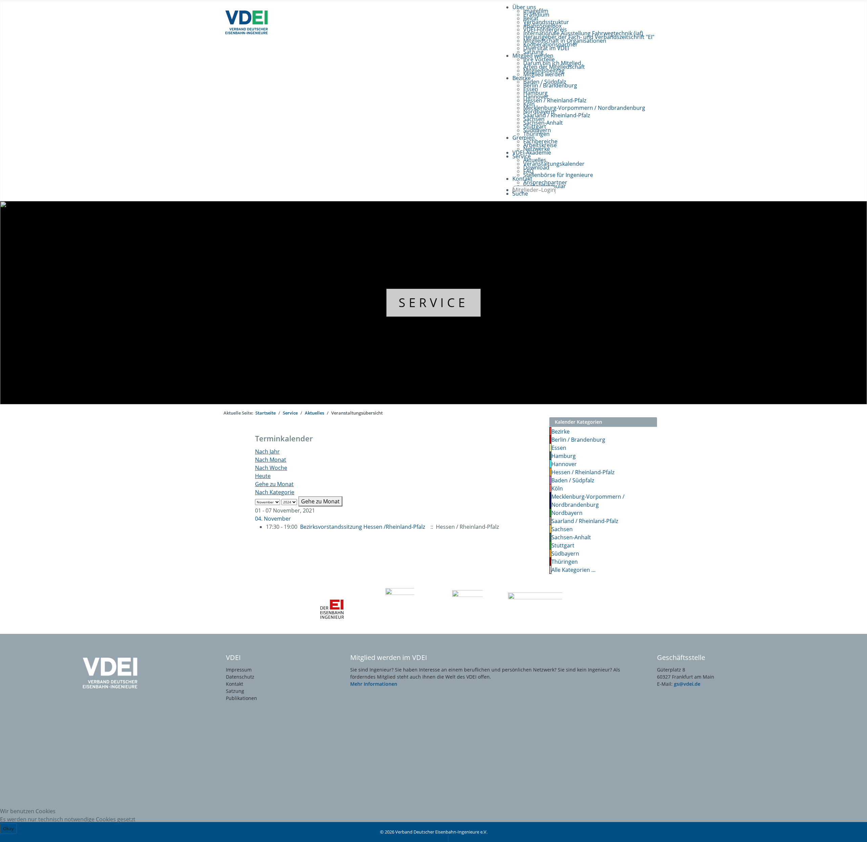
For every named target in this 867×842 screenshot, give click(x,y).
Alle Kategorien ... (573, 570)
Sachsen (562, 529)
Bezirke (560, 431)
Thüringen (564, 561)
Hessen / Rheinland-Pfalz (582, 472)
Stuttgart (562, 545)
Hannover (564, 464)
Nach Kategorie (274, 492)
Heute (263, 476)
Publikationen (241, 698)
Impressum (239, 669)
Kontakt (234, 684)
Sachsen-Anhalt (571, 537)
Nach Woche (271, 468)
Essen (558, 448)
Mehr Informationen (373, 684)
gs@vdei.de (687, 684)
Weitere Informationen (416, 838)
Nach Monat (270, 459)
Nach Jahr (267, 451)
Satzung (235, 691)
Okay (8, 828)
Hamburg (563, 456)
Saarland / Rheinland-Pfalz (584, 521)
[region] (433, 302)
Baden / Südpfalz (572, 480)
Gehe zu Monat (274, 484)
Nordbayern (567, 513)
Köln (557, 488)
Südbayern (565, 553)
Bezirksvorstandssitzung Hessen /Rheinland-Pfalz (362, 526)
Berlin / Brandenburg (578, 439)
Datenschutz (240, 677)
